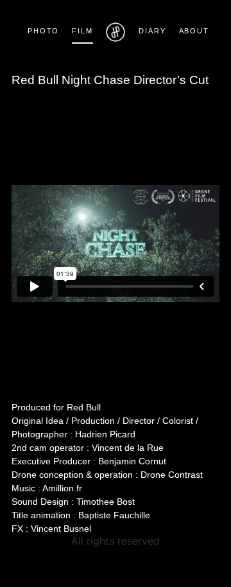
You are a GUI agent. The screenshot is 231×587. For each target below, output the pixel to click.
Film (82, 31)
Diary (152, 31)
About (194, 31)
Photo (44, 31)
